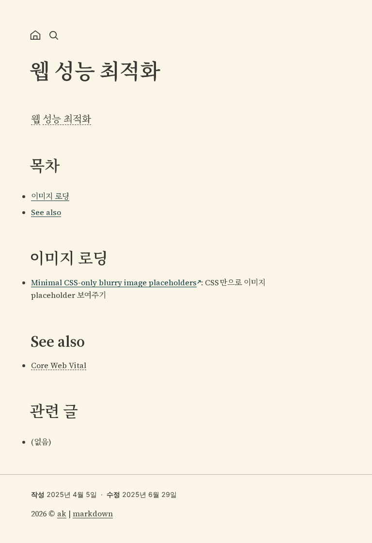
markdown (93, 513)
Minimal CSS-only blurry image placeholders (114, 282)
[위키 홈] (35, 35)
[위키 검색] (54, 35)
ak (61, 513)
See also (46, 212)
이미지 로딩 (50, 196)
